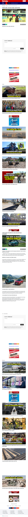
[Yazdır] (20, 24)
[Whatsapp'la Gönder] (6, 24)
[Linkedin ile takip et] (15, 508)
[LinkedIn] (5, 24)
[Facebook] (2, 24)
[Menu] (23, 1)
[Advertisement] (14, 57)
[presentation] (5, 3)
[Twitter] (4, 24)
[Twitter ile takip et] (11, 508)
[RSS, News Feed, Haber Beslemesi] (18, 508)
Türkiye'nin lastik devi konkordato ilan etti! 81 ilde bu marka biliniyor (15, 3)
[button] (22, 24)
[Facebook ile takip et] (10, 508)
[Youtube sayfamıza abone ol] (13, 508)
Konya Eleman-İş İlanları (21, 513)
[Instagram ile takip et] (16, 508)
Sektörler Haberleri (13, 513)
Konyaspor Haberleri (5, 513)
